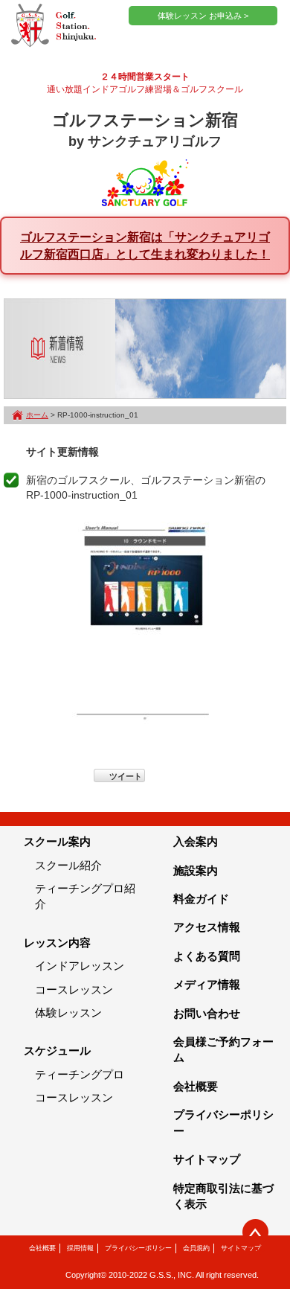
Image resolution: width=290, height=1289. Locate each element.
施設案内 (195, 870)
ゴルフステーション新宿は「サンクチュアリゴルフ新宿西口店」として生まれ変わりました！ (145, 245)
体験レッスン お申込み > (203, 15)
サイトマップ (206, 1159)
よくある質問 (206, 956)
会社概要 (195, 1086)
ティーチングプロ (79, 1074)
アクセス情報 (206, 927)
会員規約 (196, 1248)
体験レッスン (68, 1012)
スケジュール (57, 1050)
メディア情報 (206, 984)
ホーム (37, 415)
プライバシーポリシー (138, 1248)
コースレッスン (74, 989)
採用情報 (80, 1248)
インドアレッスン (79, 965)
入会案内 (195, 841)
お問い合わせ (206, 1013)
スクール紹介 (68, 865)
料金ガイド (201, 898)
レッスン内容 (57, 942)
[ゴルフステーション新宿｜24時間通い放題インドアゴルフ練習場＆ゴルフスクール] (53, 26)
